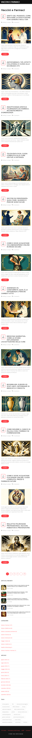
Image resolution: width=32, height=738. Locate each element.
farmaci (23, 706)
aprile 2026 (5, 672)
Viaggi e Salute (5, 641)
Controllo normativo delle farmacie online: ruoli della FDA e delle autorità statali (17, 599)
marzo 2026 (5, 675)
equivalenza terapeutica (7, 722)
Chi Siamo (3, 730)
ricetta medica (18, 719)
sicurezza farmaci (6, 706)
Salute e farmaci (6, 634)
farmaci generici (5, 704)
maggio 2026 (5, 669)
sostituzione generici (6, 714)
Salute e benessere (6, 638)
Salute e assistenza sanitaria (9, 631)
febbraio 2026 (5, 678)
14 (24, 573)
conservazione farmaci (7, 719)
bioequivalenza (5, 711)
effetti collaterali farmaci (19, 709)
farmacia (25, 722)
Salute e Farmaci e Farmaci (8, 650)
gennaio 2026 (5, 682)
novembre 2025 (5, 688)
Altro (5, 54)
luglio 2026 (5, 663)
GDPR (22, 730)
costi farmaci (18, 722)
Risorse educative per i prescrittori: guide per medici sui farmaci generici (18, 606)
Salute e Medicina (6, 628)
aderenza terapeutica (6, 709)
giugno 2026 (5, 666)
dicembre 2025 (6, 685)
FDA (13, 704)
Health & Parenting (6, 647)
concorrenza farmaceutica (18, 717)
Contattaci (28, 730)
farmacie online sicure (22, 711)
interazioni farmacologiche (22, 704)
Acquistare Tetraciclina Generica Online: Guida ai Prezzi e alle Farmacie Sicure (18, 586)
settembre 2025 (5, 694)
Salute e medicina (6, 644)
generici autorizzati (6, 717)
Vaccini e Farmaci (10, 2)
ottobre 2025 (5, 691)
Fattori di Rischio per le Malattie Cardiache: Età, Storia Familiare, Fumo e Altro (19, 613)
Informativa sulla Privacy (14, 730)
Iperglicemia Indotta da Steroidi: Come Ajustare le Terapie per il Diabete (17, 593)
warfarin (13, 711)
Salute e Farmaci (6, 625)
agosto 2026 (5, 659)
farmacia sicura (17, 714)
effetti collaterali (16, 706)
